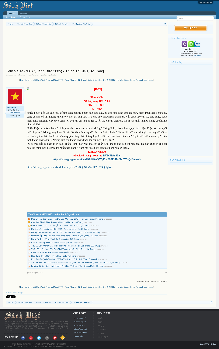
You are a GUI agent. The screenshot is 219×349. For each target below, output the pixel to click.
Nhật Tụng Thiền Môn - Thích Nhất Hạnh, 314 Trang (53, 256)
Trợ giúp (100, 333)
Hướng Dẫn (78, 336)
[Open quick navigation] (165, 24)
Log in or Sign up (205, 2)
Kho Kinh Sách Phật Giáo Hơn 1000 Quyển (50, 252)
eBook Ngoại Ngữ (80, 329)
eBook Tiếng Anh (80, 322)
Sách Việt (197, 55)
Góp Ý (99, 322)
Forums (12, 13)
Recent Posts (25, 17)
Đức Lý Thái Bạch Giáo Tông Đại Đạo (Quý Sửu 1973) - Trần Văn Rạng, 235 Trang (67, 219)
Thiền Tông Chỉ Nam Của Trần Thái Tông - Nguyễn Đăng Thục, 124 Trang (63, 249)
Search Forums (11, 17)
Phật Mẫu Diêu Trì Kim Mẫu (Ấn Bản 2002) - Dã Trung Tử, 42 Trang (60, 225)
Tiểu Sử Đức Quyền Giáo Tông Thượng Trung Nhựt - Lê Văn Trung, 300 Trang (65, 246)
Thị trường (101, 329)
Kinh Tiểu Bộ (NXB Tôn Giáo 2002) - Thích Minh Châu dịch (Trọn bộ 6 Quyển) (64, 259)
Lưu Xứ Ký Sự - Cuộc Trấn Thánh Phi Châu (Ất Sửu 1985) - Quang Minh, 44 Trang (67, 266)
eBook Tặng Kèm (80, 332)
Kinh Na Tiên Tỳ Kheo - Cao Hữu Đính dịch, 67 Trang (54, 242)
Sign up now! (190, 28)
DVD (111, 155)
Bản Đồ (100, 318)
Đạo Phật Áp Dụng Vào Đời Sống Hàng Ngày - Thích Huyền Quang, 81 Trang (64, 236)
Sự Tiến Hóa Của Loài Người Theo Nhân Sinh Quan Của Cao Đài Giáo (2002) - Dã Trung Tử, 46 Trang (75, 262)
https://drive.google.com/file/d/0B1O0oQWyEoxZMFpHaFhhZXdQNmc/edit (97, 159)
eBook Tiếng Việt (80, 318)
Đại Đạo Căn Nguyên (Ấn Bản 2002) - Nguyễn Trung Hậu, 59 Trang (60, 229)
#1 (166, 273)
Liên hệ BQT (102, 337)
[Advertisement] (86, 48)
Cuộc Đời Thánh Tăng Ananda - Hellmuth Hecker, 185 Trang (57, 222)
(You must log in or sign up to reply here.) (152, 281)
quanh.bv (44, 75)
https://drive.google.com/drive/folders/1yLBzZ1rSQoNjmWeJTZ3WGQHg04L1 (70, 167)
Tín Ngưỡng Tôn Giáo (24, 75)
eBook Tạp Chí (79, 325)
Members (23, 13)
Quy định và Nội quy (208, 344)
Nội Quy (100, 326)
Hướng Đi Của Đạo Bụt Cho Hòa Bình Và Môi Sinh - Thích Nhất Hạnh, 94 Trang (65, 232)
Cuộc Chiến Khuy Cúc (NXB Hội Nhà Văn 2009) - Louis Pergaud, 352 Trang (120, 80)
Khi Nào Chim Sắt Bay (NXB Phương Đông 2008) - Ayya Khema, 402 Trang (53, 80)
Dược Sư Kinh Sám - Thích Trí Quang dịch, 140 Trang (55, 239)
